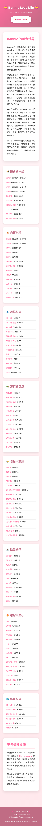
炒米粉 (8, 187)
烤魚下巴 (9, 354)
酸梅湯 (8, 477)
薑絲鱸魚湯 (10, 504)
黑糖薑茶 (9, 574)
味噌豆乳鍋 (10, 526)
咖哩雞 (8, 248)
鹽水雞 (8, 257)
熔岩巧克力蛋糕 (11, 662)
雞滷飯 (8, 182)
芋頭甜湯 (9, 675)
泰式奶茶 (9, 556)
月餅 (7, 621)
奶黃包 (8, 648)
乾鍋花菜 (9, 447)
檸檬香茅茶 (10, 587)
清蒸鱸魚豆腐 (11, 336)
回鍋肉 (8, 239)
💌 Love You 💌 (21, 19)
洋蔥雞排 (9, 261)
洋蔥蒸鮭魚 (10, 332)
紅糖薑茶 (9, 569)
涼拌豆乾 (9, 442)
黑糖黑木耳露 (11, 680)
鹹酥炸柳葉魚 (11, 341)
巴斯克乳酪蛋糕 (11, 667)
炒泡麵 (8, 191)
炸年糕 (8, 626)
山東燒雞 (9, 271)
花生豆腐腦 (10, 397)
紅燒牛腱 (9, 293)
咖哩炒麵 (9, 200)
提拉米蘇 (9, 705)
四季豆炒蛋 (10, 415)
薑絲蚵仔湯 (10, 513)
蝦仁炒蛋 (9, 318)
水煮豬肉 (9, 289)
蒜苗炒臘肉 (10, 433)
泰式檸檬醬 (10, 723)
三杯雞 (8, 243)
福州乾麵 (9, 214)
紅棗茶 (8, 565)
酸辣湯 (8, 467)
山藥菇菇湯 (10, 495)
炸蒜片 (8, 657)
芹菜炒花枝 (10, 424)
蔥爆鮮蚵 (9, 368)
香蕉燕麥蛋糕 (11, 671)
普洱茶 (8, 578)
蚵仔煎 (8, 372)
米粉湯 (8, 209)
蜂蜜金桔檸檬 (11, 596)
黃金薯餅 (9, 653)
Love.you (17, 814)
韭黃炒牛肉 (10, 298)
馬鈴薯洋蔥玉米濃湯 (13, 490)
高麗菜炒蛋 (10, 420)
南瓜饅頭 (9, 630)
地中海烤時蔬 (11, 710)
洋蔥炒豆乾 (10, 438)
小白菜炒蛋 (10, 411)
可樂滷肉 (9, 279)
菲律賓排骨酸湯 (11, 535)
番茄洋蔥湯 (10, 531)
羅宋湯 (8, 472)
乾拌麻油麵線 (11, 218)
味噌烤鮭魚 (10, 350)
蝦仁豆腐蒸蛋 (11, 323)
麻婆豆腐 (9, 393)
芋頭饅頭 (9, 635)
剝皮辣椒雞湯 (11, 517)
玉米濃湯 (9, 481)
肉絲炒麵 (9, 196)
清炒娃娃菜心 (11, 429)
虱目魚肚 (9, 363)
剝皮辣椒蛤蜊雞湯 (12, 522)
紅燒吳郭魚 (10, 345)
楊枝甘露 (9, 685)
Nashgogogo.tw (26, 756)
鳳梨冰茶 (9, 592)
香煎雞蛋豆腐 (11, 402)
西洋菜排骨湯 (11, 499)
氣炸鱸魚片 (10, 327)
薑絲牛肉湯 (10, 508)
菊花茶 (8, 583)
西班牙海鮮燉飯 (11, 714)
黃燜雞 (8, 252)
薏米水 (8, 601)
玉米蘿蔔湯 (10, 486)
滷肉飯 (8, 178)
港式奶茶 (9, 560)
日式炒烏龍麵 (11, 205)
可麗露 (8, 728)
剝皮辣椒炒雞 (11, 266)
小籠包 (8, 644)
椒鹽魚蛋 (9, 359)
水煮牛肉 (9, 284)
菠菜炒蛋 (9, 406)
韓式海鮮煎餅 (11, 719)
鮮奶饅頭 (9, 639)
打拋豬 (8, 275)
